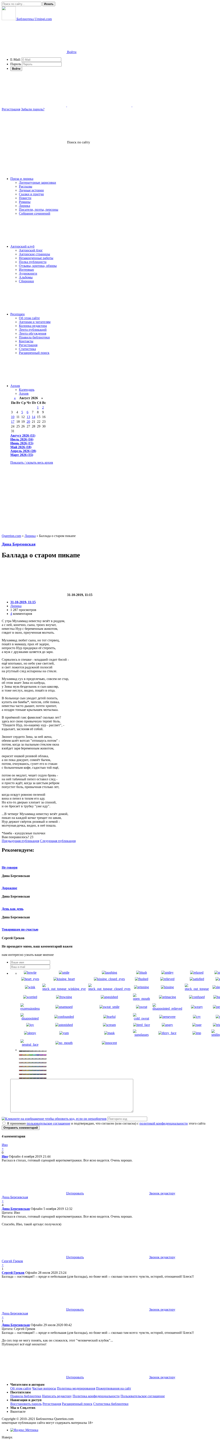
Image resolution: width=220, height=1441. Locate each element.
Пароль (15, 64)
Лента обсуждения (32, 333)
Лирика (24, 206)
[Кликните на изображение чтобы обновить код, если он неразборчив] (54, 1119)
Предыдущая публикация (20, 841)
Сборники (26, 281)
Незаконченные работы (36, 258)
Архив (15, 386)
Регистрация (11, 109)
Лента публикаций (33, 329)
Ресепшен (17, 314)
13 (28, 417)
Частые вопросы (44, 1388)
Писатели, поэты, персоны (38, 209)
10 (12, 417)
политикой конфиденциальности (163, 1123)
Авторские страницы (34, 254)
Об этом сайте (29, 318)
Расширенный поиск (34, 353)
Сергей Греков (13, 1272)
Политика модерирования (76, 1388)
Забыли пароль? (32, 109)
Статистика (27, 349)
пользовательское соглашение (48, 1123)
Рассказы (25, 186)
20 (28, 421)
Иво (5, 1156)
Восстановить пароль (26, 1404)
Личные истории (31, 190)
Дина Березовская (18, 544)
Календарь (26, 389)
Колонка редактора (33, 326)
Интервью (26, 269)
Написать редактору (57, 1396)
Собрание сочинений (34, 213)
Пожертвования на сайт (113, 1388)
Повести (25, 198)
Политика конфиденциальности (96, 1396)
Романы (25, 202)
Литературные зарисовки (37, 182)
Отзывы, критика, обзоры (38, 266)
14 (33, 417)
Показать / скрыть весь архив (31, 462)
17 (12, 421)
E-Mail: (15, 59)
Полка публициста (32, 262)
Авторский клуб (22, 246)
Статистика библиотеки (110, 1404)
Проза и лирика (21, 179)
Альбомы (26, 277)
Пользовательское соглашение (143, 1396)
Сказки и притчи (31, 194)
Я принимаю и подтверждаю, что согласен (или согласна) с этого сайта (105, 1123)
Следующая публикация (58, 841)
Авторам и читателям (34, 322)
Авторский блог (31, 250)
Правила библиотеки (34, 337)
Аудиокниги (28, 273)
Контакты (26, 341)
